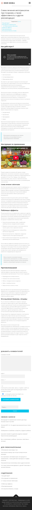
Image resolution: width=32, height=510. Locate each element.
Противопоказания (6, 29)
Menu (29, 3)
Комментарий (5, 354)
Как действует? (5, 23)
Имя (3, 373)
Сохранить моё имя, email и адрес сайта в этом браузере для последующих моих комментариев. (15, 389)
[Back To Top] (16, 496)
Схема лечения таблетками (10, 26)
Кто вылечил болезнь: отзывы (9, 30)
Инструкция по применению (9, 24)
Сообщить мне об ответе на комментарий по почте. (12, 395)
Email (3, 380)
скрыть (19, 21)
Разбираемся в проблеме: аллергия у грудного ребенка (16, 430)
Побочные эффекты (7, 27)
